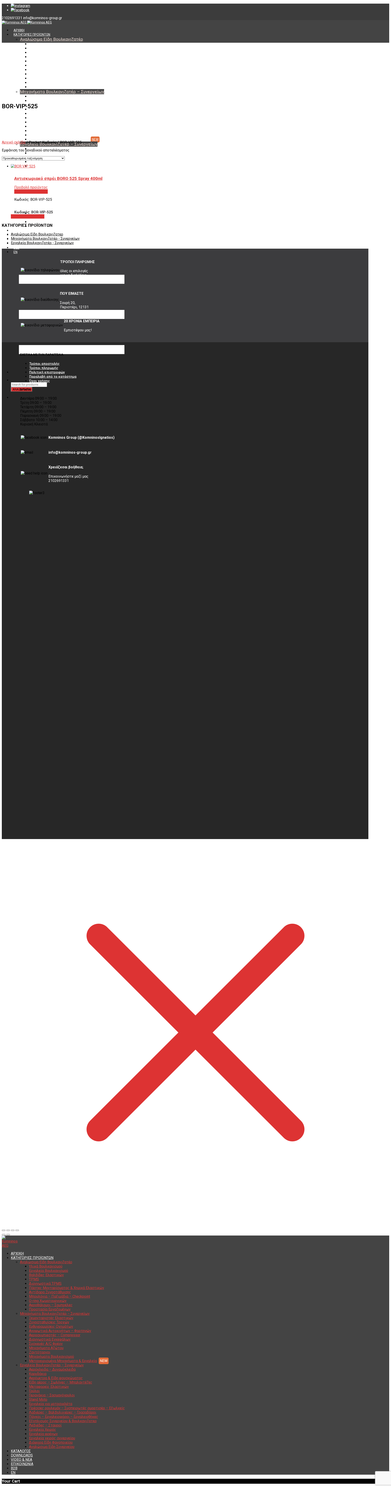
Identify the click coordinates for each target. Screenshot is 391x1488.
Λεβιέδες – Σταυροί (45, 1425)
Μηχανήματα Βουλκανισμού (49, 135)
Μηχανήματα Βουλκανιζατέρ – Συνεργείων (62, 91)
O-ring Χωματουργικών (46, 78)
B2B (16, 248)
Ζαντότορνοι (38, 131)
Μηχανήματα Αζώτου (44, 126)
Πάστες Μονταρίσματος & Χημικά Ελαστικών (62, 65)
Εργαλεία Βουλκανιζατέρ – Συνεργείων (52, 1365)
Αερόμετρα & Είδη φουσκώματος (56, 1378)
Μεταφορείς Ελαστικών (46, 166)
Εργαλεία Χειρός (42, 1429)
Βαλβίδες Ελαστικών (44, 52)
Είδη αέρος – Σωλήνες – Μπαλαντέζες (57, 162)
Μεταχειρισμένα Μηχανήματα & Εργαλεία (59, 139)
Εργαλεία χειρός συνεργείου (49, 217)
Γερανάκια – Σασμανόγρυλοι (52, 1395)
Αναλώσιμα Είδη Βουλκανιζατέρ (51, 39)
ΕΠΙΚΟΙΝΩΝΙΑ (22, 1464)
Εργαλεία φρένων (43, 1434)
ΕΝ (15, 252)
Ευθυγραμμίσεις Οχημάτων (49, 105)
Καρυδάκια (37, 153)
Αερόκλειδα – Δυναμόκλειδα (52, 1369)
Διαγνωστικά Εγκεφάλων (47, 118)
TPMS (33, 57)
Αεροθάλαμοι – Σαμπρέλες (48, 83)
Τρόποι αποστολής (44, 364)
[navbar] (71, 372)
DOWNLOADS (22, 1455)
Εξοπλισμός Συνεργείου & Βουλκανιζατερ (63, 1421)
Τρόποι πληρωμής (43, 368)
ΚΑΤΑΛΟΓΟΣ (23, 230)
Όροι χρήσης (39, 381)
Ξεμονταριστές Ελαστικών (48, 96)
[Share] (8, 1230)
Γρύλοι (34, 1391)
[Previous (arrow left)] (3, 1234)
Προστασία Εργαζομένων (47, 87)
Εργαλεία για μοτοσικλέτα (50, 1404)
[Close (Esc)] (3, 1230)
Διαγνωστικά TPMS (43, 61)
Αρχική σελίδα (13, 142)
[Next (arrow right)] (8, 1234)
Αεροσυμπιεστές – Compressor (52, 114)
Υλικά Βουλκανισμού (44, 44)
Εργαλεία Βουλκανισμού (46, 48)
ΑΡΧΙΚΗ (19, 30)
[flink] (20, 10)
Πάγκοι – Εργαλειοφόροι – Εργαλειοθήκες (63, 1417)
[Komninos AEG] (27, 22)
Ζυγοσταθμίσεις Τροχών (47, 101)
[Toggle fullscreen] (12, 1230)
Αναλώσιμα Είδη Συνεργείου (51, 1447)
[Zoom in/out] (17, 1230)
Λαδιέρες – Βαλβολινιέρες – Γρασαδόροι (62, 1412)
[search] (13, 380)
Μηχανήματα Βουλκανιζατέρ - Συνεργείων (45, 238)
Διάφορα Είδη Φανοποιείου (49, 222)
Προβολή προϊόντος (27, 216)
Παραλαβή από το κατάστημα (52, 377)
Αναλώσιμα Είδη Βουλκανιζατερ (37, 234)
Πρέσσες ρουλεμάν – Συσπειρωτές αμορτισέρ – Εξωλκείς (77, 1408)
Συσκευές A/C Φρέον (44, 122)
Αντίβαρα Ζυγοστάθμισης (48, 70)
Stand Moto (38, 1399)
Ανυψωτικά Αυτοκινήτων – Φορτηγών (57, 109)
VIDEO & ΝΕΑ (21, 1459)
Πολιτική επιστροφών (47, 372)
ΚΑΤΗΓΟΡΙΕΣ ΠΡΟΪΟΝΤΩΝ (32, 34)
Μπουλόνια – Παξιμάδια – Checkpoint (56, 74)
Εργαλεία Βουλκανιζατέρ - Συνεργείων (42, 243)
